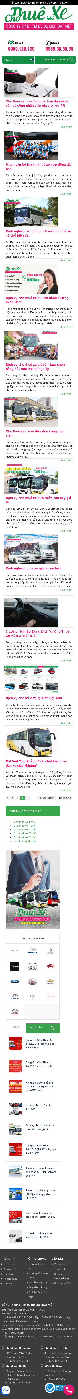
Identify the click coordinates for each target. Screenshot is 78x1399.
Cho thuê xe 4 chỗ (24, 821)
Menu (8, 59)
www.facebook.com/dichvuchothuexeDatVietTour (42, 1325)
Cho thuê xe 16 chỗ (25, 829)
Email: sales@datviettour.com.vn (20, 1321)
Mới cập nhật (35, 1027)
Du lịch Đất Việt (63, 1283)
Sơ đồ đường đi (38, 1282)
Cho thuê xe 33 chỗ (25, 837)
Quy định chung (38, 1287)
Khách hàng (10, 1278)
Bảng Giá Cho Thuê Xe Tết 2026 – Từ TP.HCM (39, 1064)
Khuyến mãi (10, 1268)
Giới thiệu (9, 1264)
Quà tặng (8, 1273)
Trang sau (64, 798)
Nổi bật (15, 1027)
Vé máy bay (61, 1264)
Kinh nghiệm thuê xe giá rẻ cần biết (33, 568)
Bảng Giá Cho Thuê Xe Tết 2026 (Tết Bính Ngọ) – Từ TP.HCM (41, 1043)
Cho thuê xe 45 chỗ (25, 841)
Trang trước (46, 798)
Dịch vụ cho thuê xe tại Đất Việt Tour (34, 698)
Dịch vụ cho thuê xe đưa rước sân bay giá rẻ (40, 1127)
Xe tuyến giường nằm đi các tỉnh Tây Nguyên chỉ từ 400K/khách (39, 1086)
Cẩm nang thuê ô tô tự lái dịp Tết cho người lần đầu (40, 1214)
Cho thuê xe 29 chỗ (25, 833)
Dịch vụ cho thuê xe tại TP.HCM (39, 1107)
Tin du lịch (60, 1268)
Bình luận (53, 1028)
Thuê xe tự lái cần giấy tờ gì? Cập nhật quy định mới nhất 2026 (41, 1194)
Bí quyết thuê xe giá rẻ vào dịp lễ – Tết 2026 (39, 1235)
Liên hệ (7, 1283)
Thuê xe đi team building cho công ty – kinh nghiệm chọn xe (41, 1171)
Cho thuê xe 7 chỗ (24, 825)
